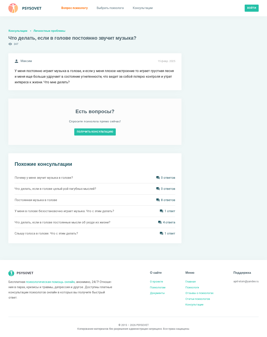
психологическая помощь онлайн (50, 282)
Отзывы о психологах (199, 293)
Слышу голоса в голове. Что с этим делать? (46, 233)
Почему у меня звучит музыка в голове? (44, 178)
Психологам (157, 287)
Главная (190, 281)
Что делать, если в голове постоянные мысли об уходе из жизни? (62, 222)
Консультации (18, 30)
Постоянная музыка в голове (36, 200)
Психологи (192, 287)
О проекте (156, 281)
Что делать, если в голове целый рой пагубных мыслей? (55, 189)
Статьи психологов (197, 298)
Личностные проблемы (49, 30)
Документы (157, 293)
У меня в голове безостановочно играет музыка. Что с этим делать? (64, 211)
